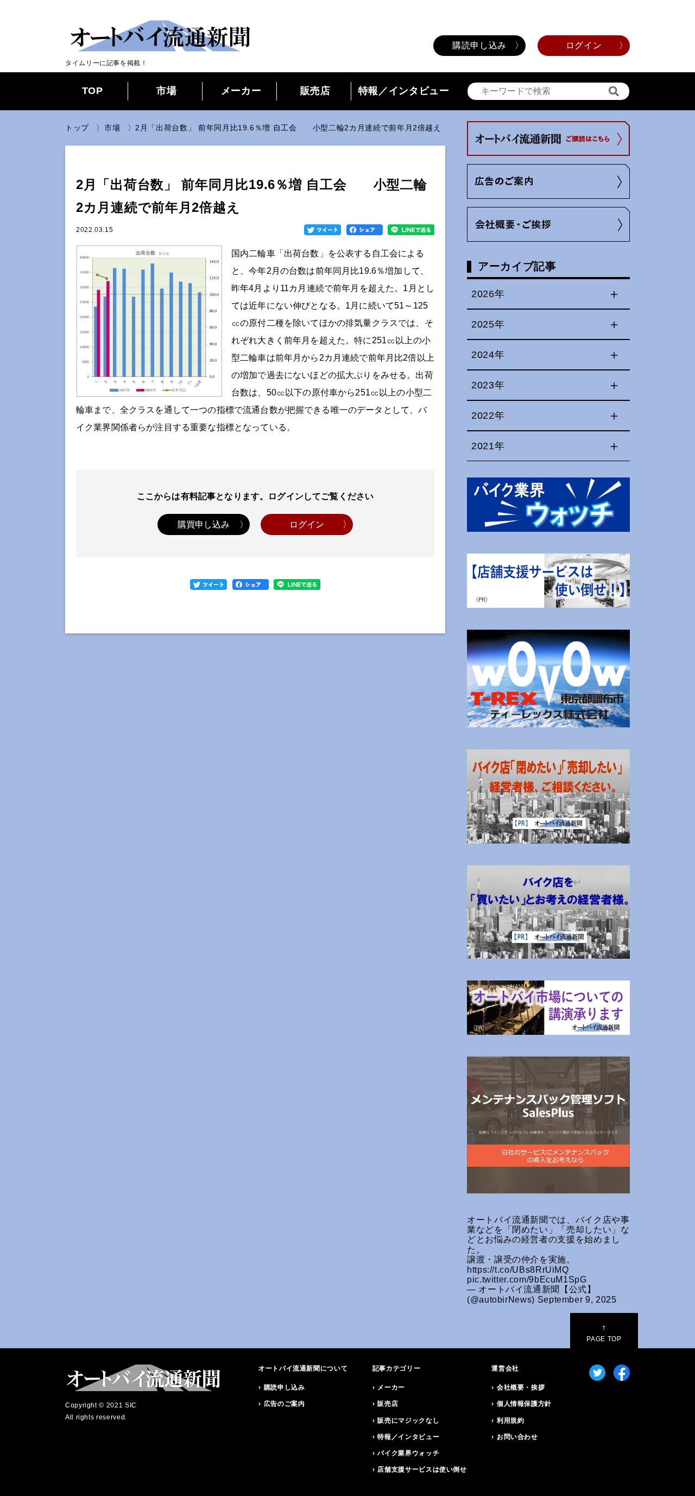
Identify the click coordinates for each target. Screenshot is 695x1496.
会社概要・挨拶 (521, 1387)
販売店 (315, 90)
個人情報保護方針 (524, 1403)
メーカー (241, 90)
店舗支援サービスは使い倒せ (421, 1469)
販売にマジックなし (408, 1420)
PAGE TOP (603, 1333)
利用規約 (511, 1420)
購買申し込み (204, 524)
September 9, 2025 (577, 1299)
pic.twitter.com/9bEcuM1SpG (527, 1279)
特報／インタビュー (404, 90)
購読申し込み (479, 45)
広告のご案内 (284, 1403)
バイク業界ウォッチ (408, 1453)
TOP (92, 90)
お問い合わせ (517, 1437)
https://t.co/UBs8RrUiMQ (518, 1269)
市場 (166, 90)
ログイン (584, 45)
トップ (77, 127)
